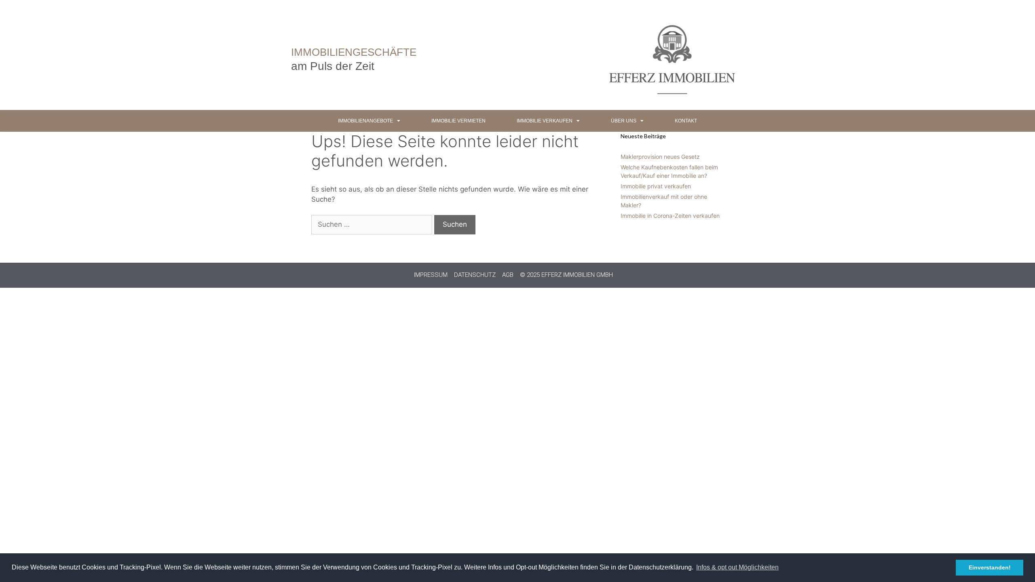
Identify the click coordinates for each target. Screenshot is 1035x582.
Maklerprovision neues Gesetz (660, 156)
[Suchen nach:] (372, 224)
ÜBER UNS (623, 121)
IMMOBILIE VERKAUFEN (544, 121)
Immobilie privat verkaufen (656, 186)
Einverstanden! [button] (990, 567)
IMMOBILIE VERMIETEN (458, 121)
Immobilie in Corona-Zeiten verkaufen (670, 215)
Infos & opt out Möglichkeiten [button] (737, 567)
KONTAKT (686, 121)
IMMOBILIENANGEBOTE (365, 121)
